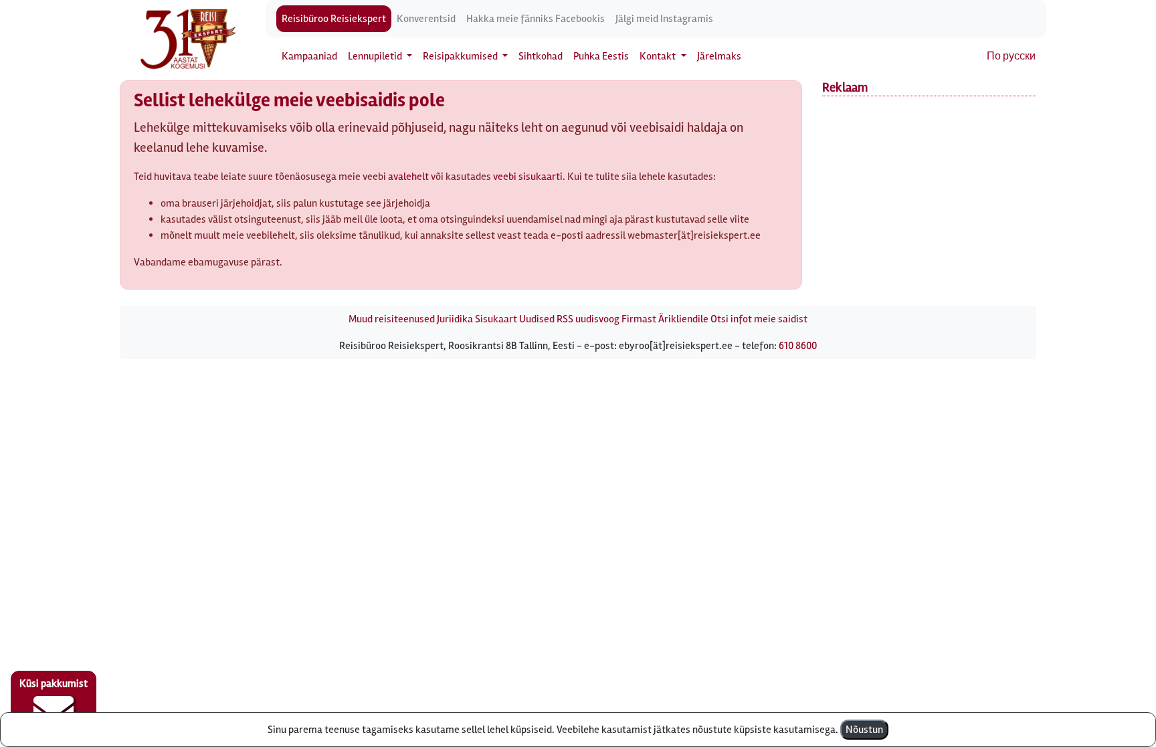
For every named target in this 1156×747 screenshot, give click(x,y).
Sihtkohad (540, 56)
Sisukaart (496, 319)
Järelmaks (719, 56)
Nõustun (864, 729)
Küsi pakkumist (53, 683)
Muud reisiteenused (392, 319)
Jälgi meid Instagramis (664, 18)
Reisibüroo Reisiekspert (334, 18)
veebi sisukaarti (528, 176)
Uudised (537, 319)
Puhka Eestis (601, 56)
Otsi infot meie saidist (758, 319)
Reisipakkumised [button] (461, 56)
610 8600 (798, 345)
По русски (1011, 56)
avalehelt (408, 176)
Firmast (638, 319)
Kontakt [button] (659, 56)
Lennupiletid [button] (376, 56)
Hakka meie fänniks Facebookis (535, 18)
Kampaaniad (309, 56)
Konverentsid (426, 18)
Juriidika (455, 319)
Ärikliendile (683, 319)
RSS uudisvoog (588, 319)
